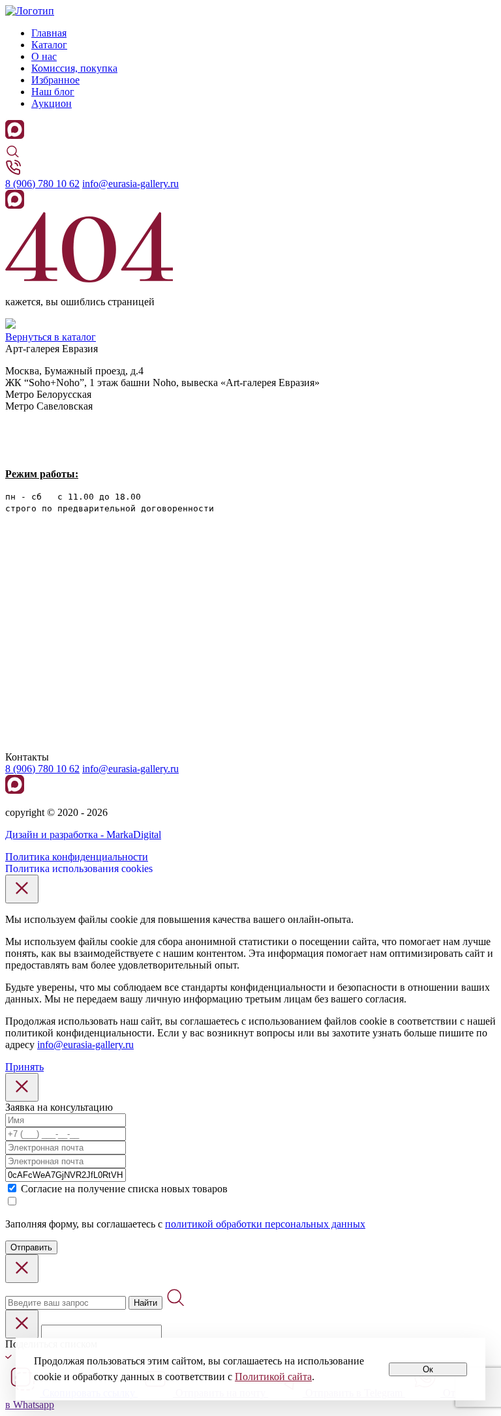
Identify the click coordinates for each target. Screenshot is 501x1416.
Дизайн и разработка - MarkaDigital (83, 834)
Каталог (49, 44)
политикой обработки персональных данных (265, 1223)
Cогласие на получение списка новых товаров (124, 1188)
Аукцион (51, 103)
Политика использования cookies (79, 868)
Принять (24, 1066)
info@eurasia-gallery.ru (130, 183)
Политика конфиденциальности (76, 856)
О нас (44, 56)
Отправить (31, 1247)
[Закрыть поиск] (21, 1268)
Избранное (55, 79)
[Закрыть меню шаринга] (21, 1324)
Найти (145, 1303)
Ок (428, 1369)
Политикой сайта (273, 1376)
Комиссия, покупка (74, 68)
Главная (49, 32)
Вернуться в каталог (50, 336)
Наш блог (52, 91)
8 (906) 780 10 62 (42, 183)
